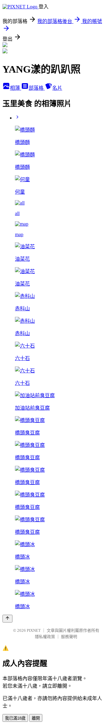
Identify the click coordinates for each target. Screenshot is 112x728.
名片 (57, 88)
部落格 (37, 88)
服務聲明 (69, 636)
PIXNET (34, 630)
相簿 (15, 88)
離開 (36, 718)
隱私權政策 (45, 636)
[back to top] (7, 618)
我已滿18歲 (15, 718)
